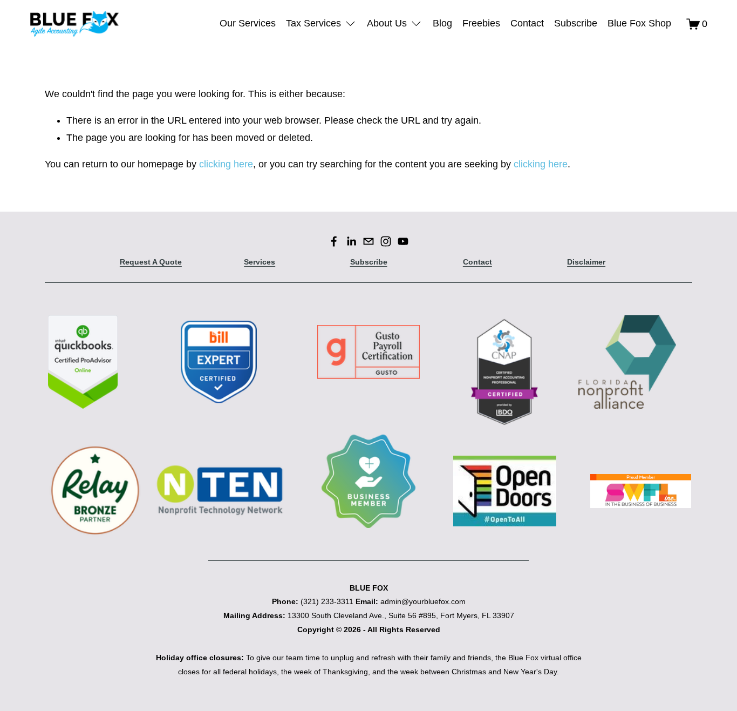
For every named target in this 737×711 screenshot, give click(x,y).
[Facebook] (334, 241)
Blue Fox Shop (639, 23)
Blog (442, 23)
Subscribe (575, 23)
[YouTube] (403, 241)
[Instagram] (385, 241)
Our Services (248, 23)
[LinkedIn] (351, 241)
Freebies (481, 23)
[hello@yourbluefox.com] (368, 241)
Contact (527, 23)
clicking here (226, 164)
